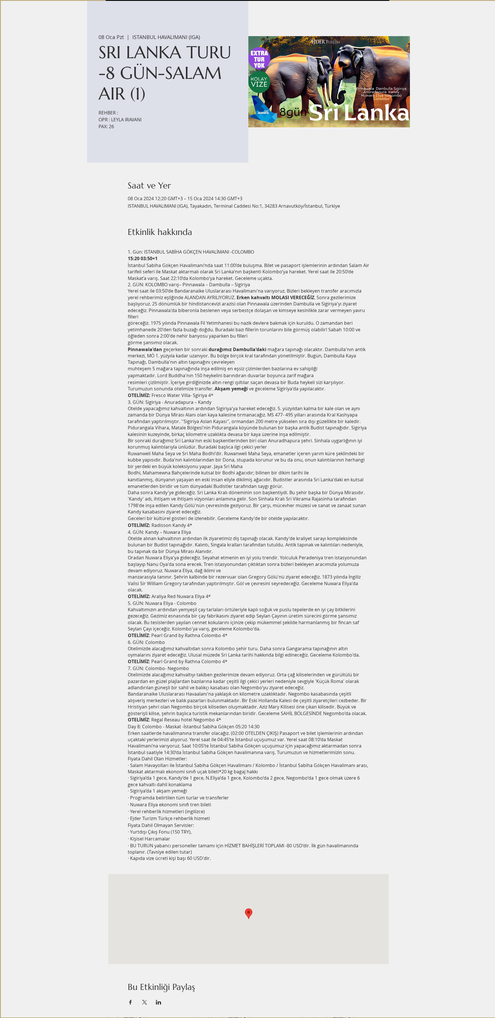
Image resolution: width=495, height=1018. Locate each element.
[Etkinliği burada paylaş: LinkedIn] (158, 1002)
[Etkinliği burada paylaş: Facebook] (130, 1002)
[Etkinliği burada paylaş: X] (144, 1002)
